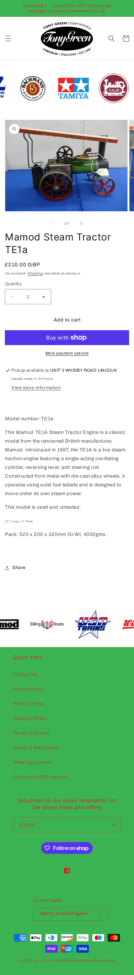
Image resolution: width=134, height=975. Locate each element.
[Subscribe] (113, 824)
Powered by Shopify (97, 960)
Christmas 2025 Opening (40, 776)
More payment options (67, 353)
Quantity (13, 284)
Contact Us (25, 674)
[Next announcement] (127, 8)
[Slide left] (53, 223)
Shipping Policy (30, 718)
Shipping (35, 273)
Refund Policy (28, 703)
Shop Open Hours (32, 762)
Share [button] (19, 567)
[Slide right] (81, 223)
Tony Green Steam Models (56, 960)
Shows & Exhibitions (35, 747)
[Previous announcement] (7, 8)
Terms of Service (31, 733)
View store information (36, 387)
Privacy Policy (28, 689)
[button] (8, 38)
